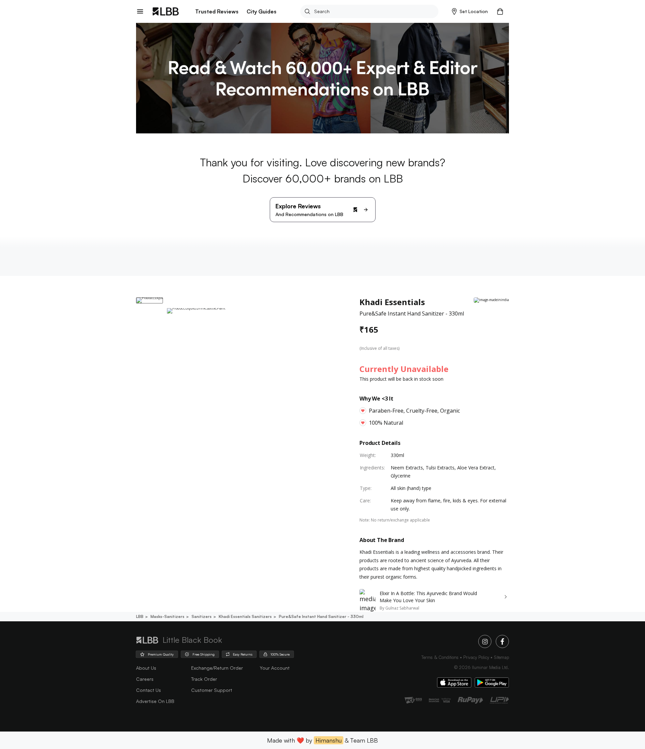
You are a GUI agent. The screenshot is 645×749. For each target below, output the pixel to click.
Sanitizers (201, 616)
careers (145, 679)
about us (146, 668)
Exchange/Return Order (217, 668)
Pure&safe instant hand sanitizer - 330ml (321, 616)
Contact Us (148, 690)
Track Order (204, 679)
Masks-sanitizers (167, 616)
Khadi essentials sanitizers (245, 616)
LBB (139, 616)
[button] (469, 11)
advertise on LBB (155, 701)
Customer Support (211, 690)
